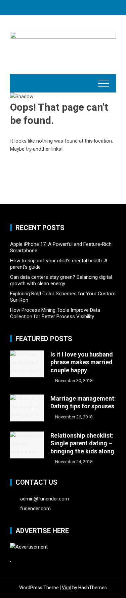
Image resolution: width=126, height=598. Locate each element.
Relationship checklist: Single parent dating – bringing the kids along (82, 443)
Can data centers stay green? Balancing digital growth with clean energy (61, 280)
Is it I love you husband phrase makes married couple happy (81, 362)
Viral (66, 587)
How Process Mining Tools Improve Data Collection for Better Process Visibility (55, 313)
